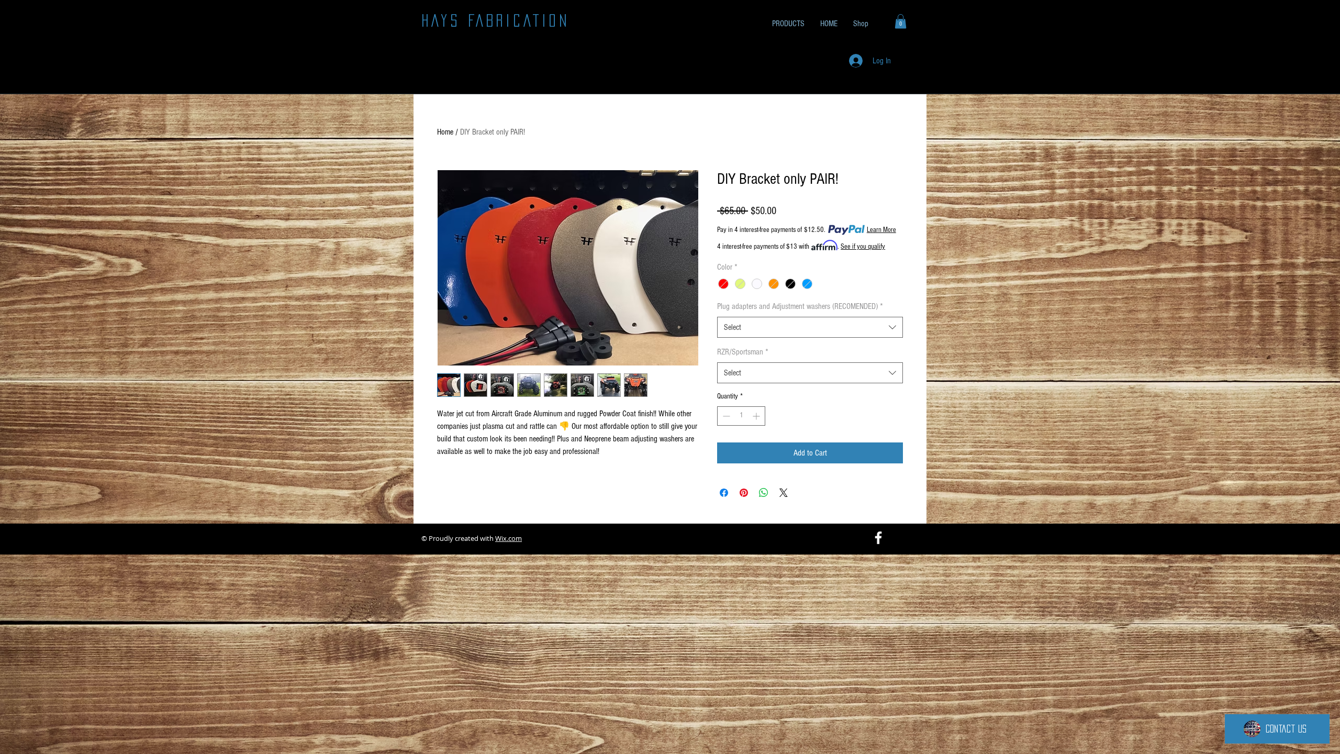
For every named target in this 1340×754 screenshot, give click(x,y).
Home (445, 132)
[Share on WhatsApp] (763, 492)
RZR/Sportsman (742, 352)
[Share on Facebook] (724, 492)
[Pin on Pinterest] (744, 492)
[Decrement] (725, 416)
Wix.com (508, 538)
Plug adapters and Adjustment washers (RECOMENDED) (800, 306)
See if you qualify (863, 246)
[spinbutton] (741, 416)
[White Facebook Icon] (878, 537)
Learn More (881, 230)
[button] (901, 21)
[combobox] (810, 327)
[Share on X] (783, 492)
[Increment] (757, 416)
